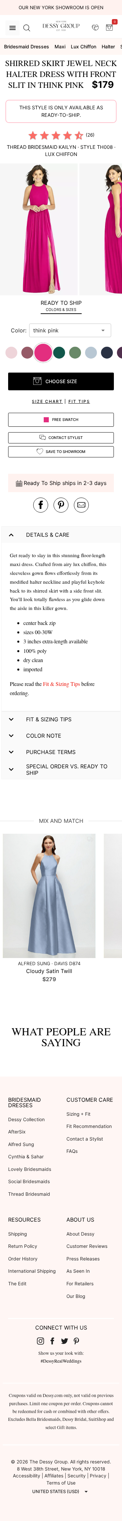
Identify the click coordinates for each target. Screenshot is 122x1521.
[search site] (27, 28)
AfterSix (16, 1131)
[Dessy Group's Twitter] (67, 1341)
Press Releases (83, 1258)
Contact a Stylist (84, 1139)
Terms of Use (61, 1483)
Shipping (17, 1234)
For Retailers (80, 1283)
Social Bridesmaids (29, 1181)
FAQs (72, 1151)
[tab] (61, 305)
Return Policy (22, 1246)
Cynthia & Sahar (26, 1156)
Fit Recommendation (89, 1126)
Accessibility (26, 1475)
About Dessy (80, 1234)
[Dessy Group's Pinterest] (79, 1341)
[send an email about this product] (81, 505)
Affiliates (53, 1475)
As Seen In (78, 1271)
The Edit (17, 1283)
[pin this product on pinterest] (61, 505)
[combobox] (65, 330)
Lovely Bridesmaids (29, 1169)
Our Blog (75, 1296)
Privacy (98, 1475)
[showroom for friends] (95, 27)
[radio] (32, 135)
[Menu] (12, 27)
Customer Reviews (86, 1246)
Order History (23, 1258)
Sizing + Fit (78, 1114)
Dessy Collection (26, 1119)
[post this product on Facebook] (40, 505)
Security (76, 1475)
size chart (47, 401)
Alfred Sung (21, 1144)
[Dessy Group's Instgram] (43, 1341)
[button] (39, 230)
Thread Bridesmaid (29, 1194)
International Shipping (32, 1271)
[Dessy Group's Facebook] (55, 1341)
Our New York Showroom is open (61, 7)
